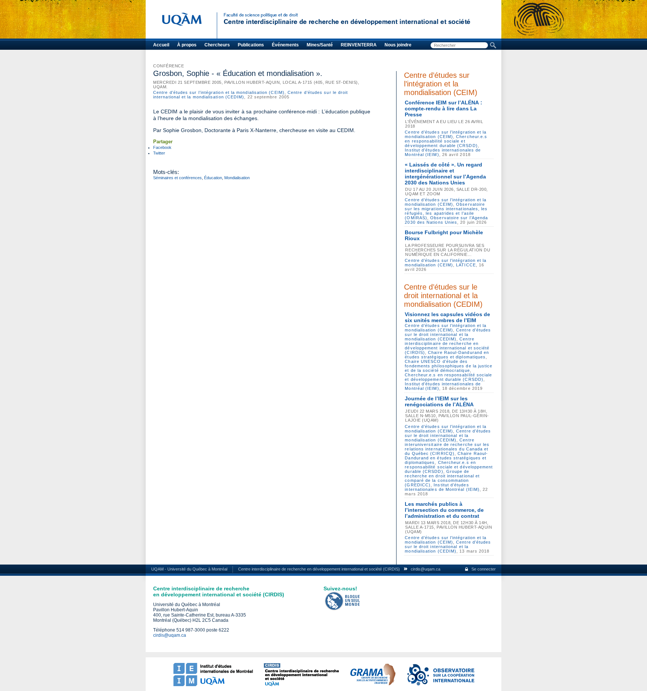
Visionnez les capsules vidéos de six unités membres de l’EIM (447, 317)
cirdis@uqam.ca (425, 569)
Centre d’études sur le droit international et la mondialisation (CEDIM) (443, 295)
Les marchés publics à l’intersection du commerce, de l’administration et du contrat (444, 510)
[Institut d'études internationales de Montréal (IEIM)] (213, 684)
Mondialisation (237, 177)
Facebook (162, 147)
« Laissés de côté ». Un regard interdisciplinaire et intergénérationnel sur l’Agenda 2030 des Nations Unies (445, 174)
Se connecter (483, 569)
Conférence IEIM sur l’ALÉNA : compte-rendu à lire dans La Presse (443, 108)
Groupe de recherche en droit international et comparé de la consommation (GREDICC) (442, 478)
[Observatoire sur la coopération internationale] (440, 684)
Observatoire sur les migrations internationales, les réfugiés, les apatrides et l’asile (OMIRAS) (446, 211)
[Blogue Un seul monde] (343, 609)
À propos (187, 45)
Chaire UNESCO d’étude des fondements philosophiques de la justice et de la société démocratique (448, 366)
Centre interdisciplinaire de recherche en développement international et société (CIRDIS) (447, 346)
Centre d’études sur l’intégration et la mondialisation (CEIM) (219, 92)
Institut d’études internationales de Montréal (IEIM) (442, 487)
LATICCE (466, 265)
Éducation (213, 177)
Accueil (161, 45)
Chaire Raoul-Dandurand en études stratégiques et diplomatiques (447, 354)
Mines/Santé (320, 45)
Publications (251, 45)
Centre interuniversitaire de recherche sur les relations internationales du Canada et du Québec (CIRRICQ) (447, 447)
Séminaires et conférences (177, 177)
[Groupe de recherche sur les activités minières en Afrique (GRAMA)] (372, 684)
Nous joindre (398, 45)
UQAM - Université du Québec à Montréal (189, 569)
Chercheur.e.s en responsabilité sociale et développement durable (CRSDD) (446, 141)
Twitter (159, 153)
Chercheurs (217, 45)
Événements (285, 45)
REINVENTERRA (359, 45)
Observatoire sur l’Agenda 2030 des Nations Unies (446, 219)
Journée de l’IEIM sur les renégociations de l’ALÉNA (439, 401)
